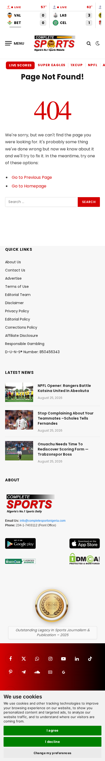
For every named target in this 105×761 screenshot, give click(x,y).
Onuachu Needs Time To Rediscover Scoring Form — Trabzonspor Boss (63, 449)
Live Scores (20, 65)
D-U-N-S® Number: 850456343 (32, 351)
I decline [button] (52, 742)
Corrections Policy (21, 327)
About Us (13, 262)
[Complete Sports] (54, 43)
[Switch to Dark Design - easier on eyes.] (97, 43)
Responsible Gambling (24, 343)
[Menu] (14, 43)
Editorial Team (18, 294)
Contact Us (15, 270)
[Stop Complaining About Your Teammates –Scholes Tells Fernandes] (19, 420)
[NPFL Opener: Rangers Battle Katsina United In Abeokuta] (19, 392)
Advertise (13, 278)
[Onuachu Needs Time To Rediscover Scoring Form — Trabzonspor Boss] (19, 450)
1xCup (77, 65)
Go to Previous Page (32, 177)
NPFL (93, 65)
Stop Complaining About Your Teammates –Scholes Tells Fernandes (66, 418)
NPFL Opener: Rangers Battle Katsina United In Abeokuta (64, 388)
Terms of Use (17, 286)
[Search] (89, 43)
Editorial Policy (17, 319)
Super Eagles (51, 65)
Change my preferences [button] (53, 753)
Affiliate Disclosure (21, 335)
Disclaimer (14, 302)
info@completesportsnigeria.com (42, 520)
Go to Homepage (29, 186)
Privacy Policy (17, 311)
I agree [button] (53, 730)
